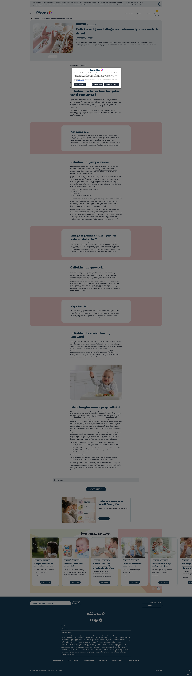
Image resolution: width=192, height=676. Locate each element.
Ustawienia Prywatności (80, 84)
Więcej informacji (80, 80)
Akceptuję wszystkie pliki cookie (111, 84)
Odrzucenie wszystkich (97, 84)
